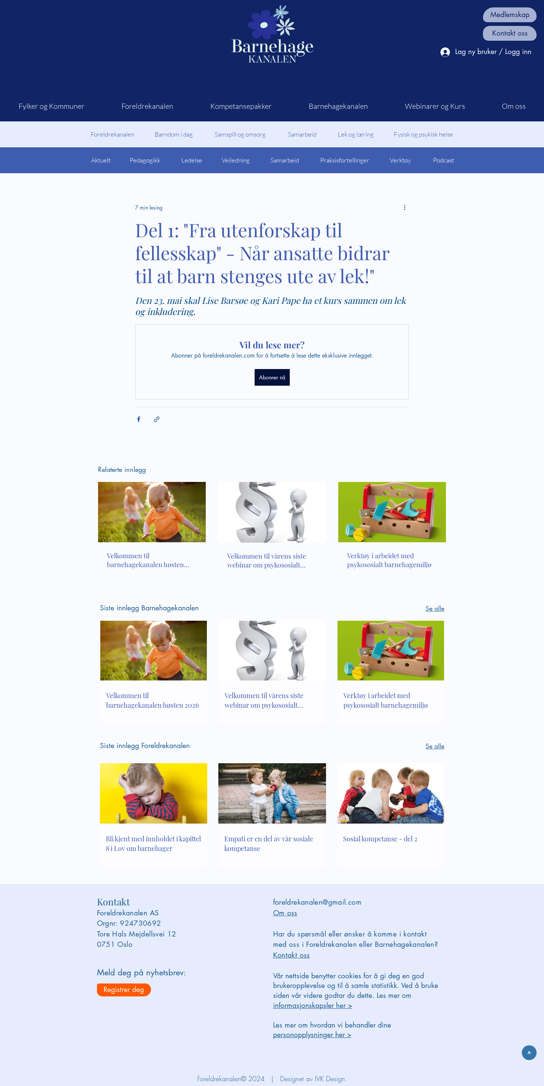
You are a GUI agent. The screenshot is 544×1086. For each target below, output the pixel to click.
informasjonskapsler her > (312, 1005)
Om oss (285, 913)
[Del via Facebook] (138, 419)
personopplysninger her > (312, 1034)
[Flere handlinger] (404, 207)
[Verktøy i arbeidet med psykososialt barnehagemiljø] (392, 512)
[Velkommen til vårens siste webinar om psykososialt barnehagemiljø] (272, 512)
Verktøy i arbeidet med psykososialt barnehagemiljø (389, 560)
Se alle (435, 608)
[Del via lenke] (156, 419)
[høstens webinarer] (152, 512)
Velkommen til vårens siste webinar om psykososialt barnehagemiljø (266, 560)
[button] (51, 106)
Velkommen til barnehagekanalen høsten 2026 (145, 560)
